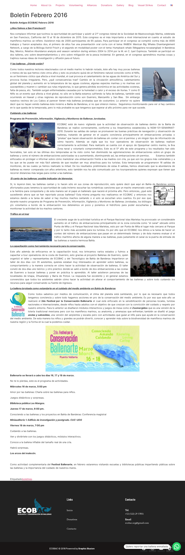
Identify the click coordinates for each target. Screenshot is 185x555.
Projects (60, 5)
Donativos (72, 519)
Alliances (92, 5)
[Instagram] (152, 548)
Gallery (120, 5)
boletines (27, 479)
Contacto (71, 528)
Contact (161, 5)
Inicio (70, 510)
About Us (46, 5)
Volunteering (76, 5)
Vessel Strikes (145, 5)
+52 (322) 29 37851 (134, 513)
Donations (106, 5)
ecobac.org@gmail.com (137, 523)
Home (33, 5)
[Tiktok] (169, 548)
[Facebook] (143, 548)
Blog (130, 5)
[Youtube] (161, 548)
